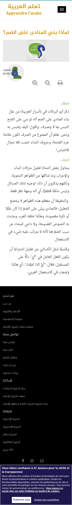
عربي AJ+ (8, 450)
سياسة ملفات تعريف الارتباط (18, 327)
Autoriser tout (21, 500)
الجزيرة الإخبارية (11, 419)
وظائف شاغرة (10, 357)
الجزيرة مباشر (10, 434)
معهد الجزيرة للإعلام (14, 396)
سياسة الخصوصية (12, 319)
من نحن (7, 304)
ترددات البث (9, 365)
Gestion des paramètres (46, 500)
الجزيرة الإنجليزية (12, 427)
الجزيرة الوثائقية (11, 442)
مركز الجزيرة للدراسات (14, 388)
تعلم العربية (23, 9)
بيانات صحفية (10, 373)
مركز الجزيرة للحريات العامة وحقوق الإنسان (25, 404)
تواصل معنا (9, 342)
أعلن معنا (8, 350)
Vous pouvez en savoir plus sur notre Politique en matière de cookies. (32, 490)
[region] (36, 485)
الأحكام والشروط (11, 311)
